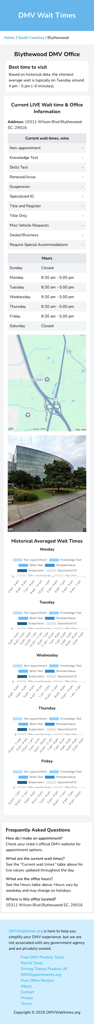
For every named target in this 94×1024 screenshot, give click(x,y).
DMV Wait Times (47, 15)
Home (9, 37)
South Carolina (31, 37)
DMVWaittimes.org (26, 931)
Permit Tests (32, 963)
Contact (27, 992)
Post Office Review (37, 980)
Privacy (27, 998)
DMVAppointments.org (41, 974)
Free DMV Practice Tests (42, 957)
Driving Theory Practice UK (44, 969)
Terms (26, 1003)
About (26, 986)
